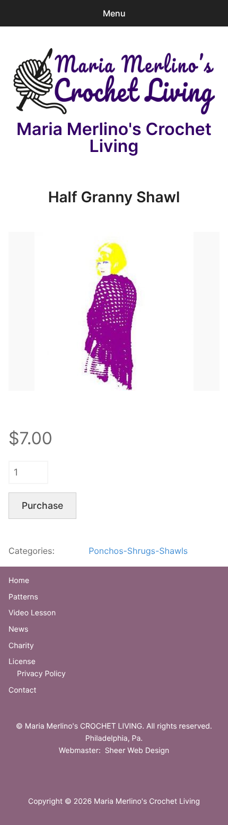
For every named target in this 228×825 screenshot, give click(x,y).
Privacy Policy (41, 673)
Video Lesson (32, 612)
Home (18, 580)
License (22, 661)
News (18, 629)
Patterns (23, 597)
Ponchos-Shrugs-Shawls (138, 550)
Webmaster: (80, 750)
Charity (21, 645)
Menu (114, 13)
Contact (22, 690)
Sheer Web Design (137, 750)
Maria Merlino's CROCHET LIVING (83, 726)
